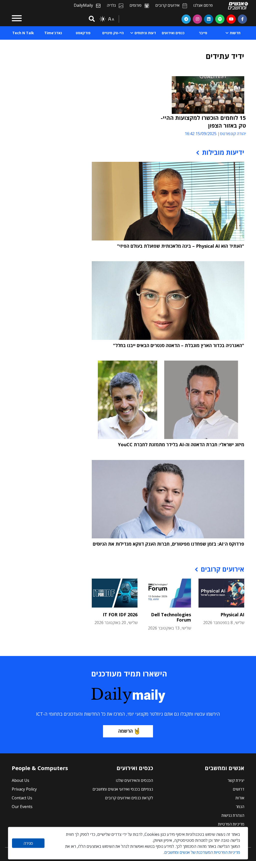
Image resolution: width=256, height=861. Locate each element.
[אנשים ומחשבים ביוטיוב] (231, 19)
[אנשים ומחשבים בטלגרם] (186, 19)
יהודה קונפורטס (233, 134)
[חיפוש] (91, 19)
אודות (240, 798)
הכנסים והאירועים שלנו (134, 780)
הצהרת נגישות (233, 815)
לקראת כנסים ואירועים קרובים (129, 798)
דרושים (238, 789)
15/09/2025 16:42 (200, 133)
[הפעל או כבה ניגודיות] (102, 19)
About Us (20, 780)
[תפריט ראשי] (17, 18)
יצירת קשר (236, 780)
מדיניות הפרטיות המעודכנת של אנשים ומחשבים (202, 852)
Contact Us (22, 798)
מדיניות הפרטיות (231, 824)
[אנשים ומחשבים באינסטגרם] (197, 19)
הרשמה (125, 731)
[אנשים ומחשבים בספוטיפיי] (220, 19)
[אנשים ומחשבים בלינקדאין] (208, 19)
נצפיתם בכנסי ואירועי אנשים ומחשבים (122, 789)
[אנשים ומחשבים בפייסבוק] (242, 19)
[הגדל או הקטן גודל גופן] (111, 19)
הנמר (240, 806)
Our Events (22, 806)
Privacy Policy (24, 789)
